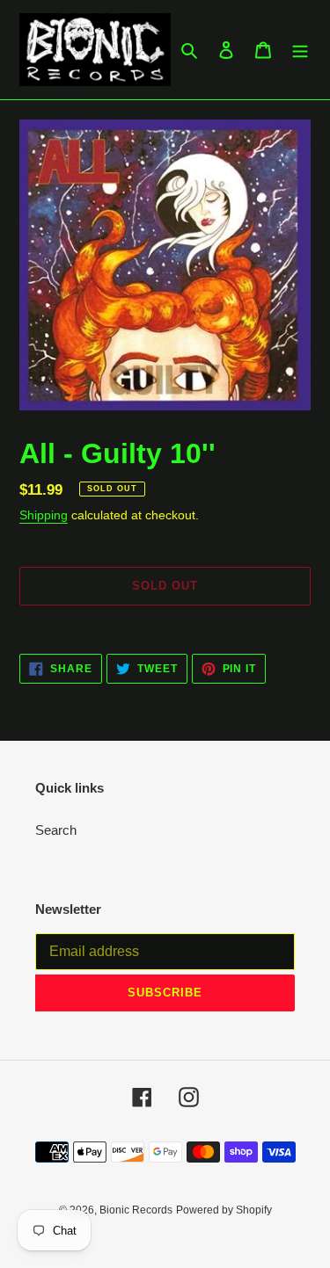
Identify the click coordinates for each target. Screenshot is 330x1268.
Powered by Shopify (224, 1210)
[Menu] (300, 50)
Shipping (43, 515)
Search (56, 829)
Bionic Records (135, 1210)
